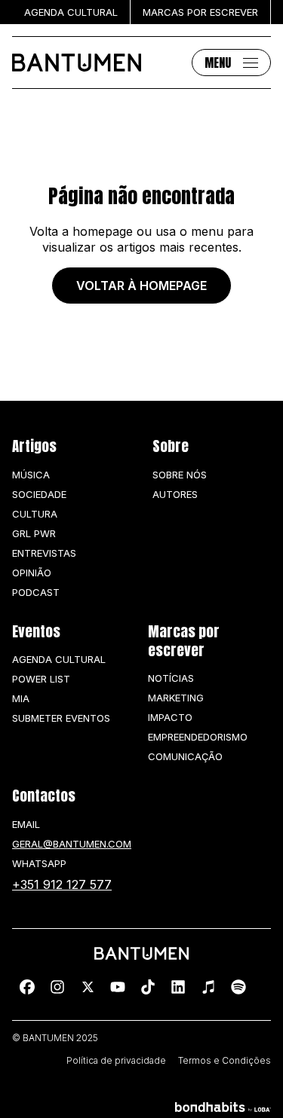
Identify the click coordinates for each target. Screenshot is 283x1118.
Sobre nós (179, 475)
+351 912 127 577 (62, 884)
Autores (175, 494)
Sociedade (39, 494)
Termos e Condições (224, 1060)
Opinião (31, 573)
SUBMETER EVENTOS (61, 718)
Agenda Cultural (59, 659)
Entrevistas (44, 553)
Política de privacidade (116, 1060)
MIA (20, 698)
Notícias (171, 678)
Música (31, 475)
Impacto (170, 717)
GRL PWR (34, 533)
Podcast (36, 592)
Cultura (34, 514)
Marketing (176, 698)
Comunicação (185, 756)
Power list (41, 679)
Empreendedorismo (198, 737)
